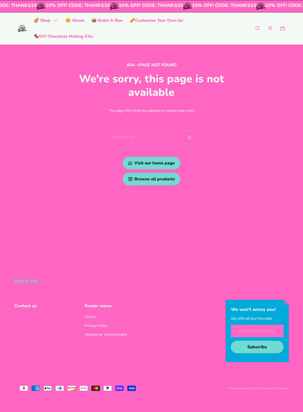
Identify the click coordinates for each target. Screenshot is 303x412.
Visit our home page (154, 163)
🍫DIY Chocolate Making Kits (63, 36)
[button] (258, 28)
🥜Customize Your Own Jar (156, 20)
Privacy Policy (96, 325)
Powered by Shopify (275, 388)
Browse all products (154, 179)
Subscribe (257, 347)
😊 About (74, 20)
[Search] (189, 137)
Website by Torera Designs (106, 334)
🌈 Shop (42, 20)
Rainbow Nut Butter (244, 388)
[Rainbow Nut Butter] (22, 28)
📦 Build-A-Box (107, 20)
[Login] (270, 28)
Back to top (25, 281)
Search (90, 317)
